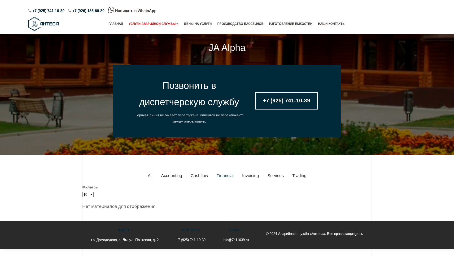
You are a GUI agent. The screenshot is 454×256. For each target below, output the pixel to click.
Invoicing (250, 175)
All (150, 175)
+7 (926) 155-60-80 (88, 11)
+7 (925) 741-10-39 (48, 11)
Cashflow (199, 175)
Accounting (171, 175)
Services (275, 175)
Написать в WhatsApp (135, 11)
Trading (299, 175)
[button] (153, 24)
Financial (225, 175)
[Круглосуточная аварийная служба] (43, 24)
